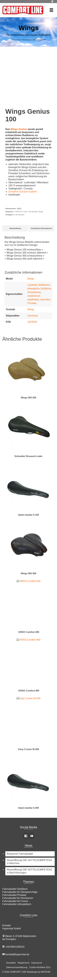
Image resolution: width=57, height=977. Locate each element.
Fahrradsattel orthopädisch (16, 904)
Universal (32, 315)
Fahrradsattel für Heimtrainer (17, 898)
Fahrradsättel (33, 212)
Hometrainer (34, 292)
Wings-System (18, 129)
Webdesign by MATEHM (38, 972)
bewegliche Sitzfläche (39, 288)
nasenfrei (45, 299)
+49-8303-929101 (15, 946)
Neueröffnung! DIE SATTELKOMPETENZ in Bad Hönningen (29, 871)
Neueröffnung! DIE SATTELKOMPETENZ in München (29, 862)
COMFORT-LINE (20, 212)
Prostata (31, 303)
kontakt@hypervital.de (17, 954)
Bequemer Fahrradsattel (20, 853)
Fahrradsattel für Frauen (15, 901)
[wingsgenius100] (28, 76)
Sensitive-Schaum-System (22, 191)
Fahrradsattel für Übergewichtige (20, 892)
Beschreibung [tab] (15, 228)
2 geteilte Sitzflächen (38, 285)
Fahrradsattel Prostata (14, 895)
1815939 (32, 322)
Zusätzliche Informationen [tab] (41, 228)
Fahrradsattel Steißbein (15, 889)
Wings (41, 212)
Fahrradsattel (19, 215)
